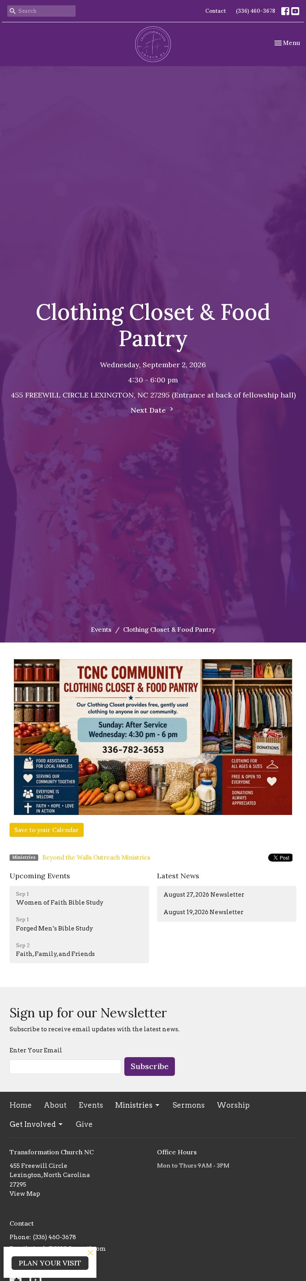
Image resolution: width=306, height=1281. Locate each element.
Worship (233, 1105)
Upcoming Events (40, 875)
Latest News (178, 875)
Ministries (134, 1105)
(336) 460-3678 (255, 11)
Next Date (149, 410)
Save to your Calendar (46, 830)
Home (21, 1105)
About (55, 1105)
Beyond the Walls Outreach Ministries (96, 857)
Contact (215, 11)
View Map (25, 1193)
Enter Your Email (36, 1050)
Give (84, 1124)
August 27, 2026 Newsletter (203, 894)
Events (101, 629)
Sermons (189, 1105)
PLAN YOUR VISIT (50, 1262)
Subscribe (150, 1066)
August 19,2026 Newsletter (203, 912)
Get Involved (33, 1124)
